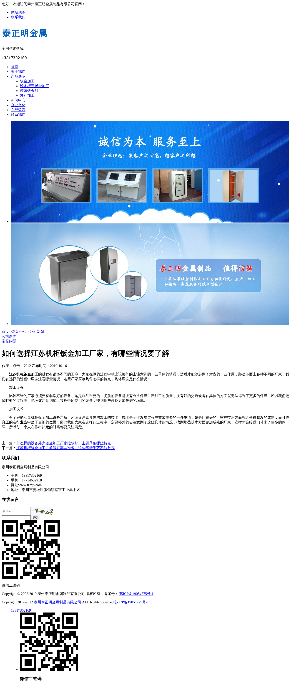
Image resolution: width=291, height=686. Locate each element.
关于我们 (18, 71)
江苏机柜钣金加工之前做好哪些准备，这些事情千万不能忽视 (65, 448)
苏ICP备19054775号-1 (136, 594)
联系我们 (18, 17)
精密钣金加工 (31, 91)
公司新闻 (37, 332)
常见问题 (9, 341)
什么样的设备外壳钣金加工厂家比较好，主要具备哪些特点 (63, 443)
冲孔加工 (27, 95)
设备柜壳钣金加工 (34, 86)
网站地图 (18, 12)
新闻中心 (18, 100)
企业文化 (18, 105)
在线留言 (18, 110)
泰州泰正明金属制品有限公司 (57, 602)
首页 (14, 67)
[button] (41, 511)
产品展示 (18, 76)
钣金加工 (27, 81)
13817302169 (21, 610)
